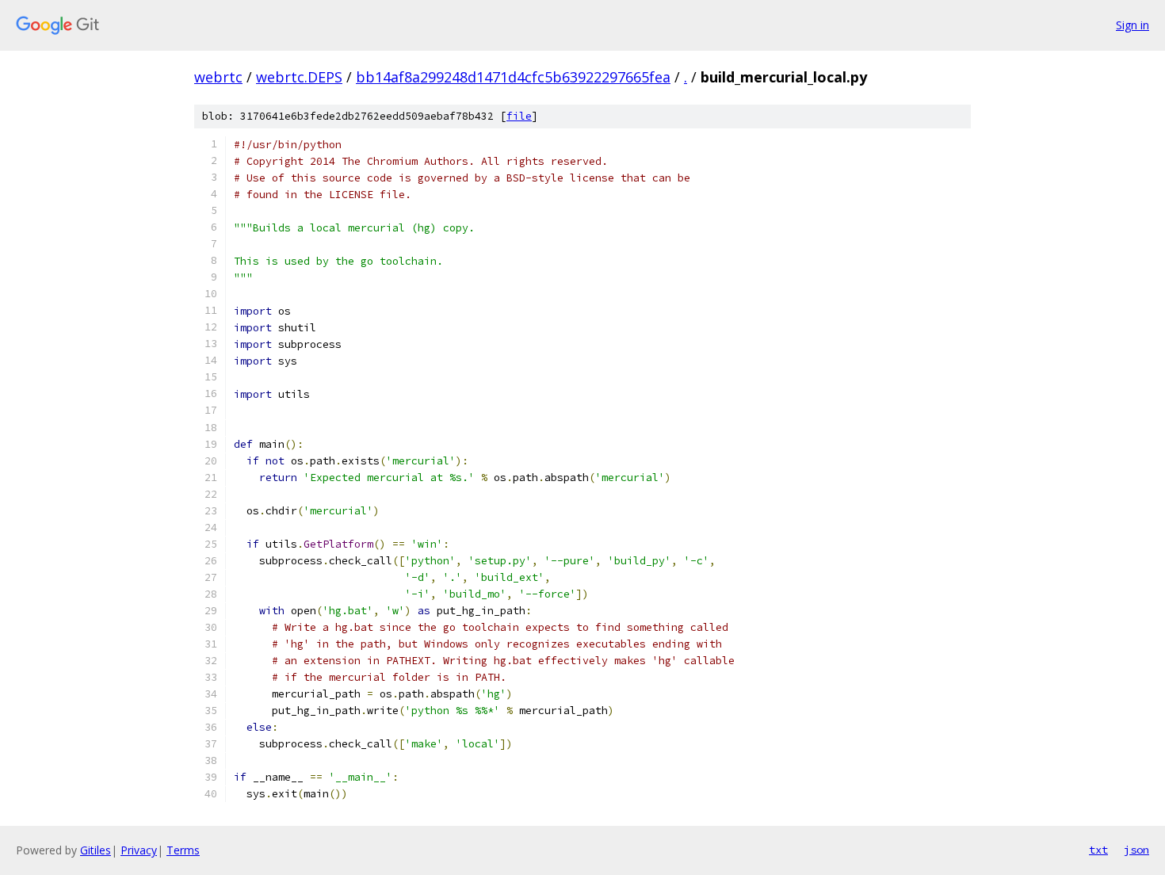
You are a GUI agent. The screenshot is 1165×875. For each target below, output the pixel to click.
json (1136, 850)
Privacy (138, 850)
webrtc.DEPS (299, 76)
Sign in (1132, 24)
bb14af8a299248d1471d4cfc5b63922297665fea (513, 76)
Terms (183, 850)
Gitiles (95, 850)
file (519, 116)
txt (1098, 850)
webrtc (218, 76)
